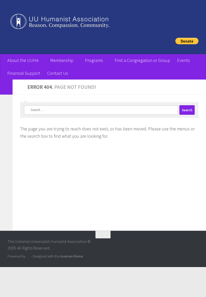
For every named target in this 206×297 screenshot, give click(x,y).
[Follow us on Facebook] (194, 244)
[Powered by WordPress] (28, 256)
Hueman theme (71, 256)
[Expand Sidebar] (6, 87)
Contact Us (57, 73)
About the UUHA (23, 60)
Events (183, 60)
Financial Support (23, 73)
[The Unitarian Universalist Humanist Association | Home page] (103, 22)
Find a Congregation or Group (142, 60)
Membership (61, 60)
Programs (94, 60)
